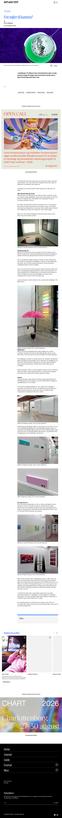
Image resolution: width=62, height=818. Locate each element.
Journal (8, 754)
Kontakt (6, 783)
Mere (6, 770)
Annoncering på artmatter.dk (31, 735)
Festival (8, 765)
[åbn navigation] (57, 2)
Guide (7, 759)
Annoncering (7, 781)
